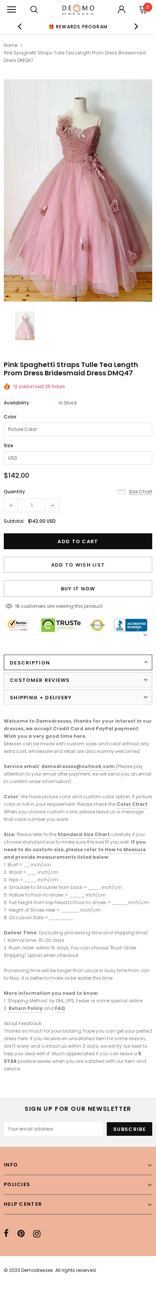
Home (10, 45)
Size (8, 445)
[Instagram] (37, 1234)
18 (17, 606)
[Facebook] (6, 1234)
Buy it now (78, 588)
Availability (16, 403)
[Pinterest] (21, 1234)
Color (10, 417)
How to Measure (125, 849)
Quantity (14, 491)
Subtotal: (14, 521)
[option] (78, 26)
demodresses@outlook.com (78, 766)
